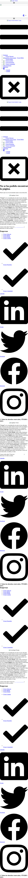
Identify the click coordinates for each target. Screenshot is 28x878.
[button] (14, 2)
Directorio (5, 67)
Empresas (5, 55)
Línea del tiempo (7, 65)
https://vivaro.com (19, 454)
